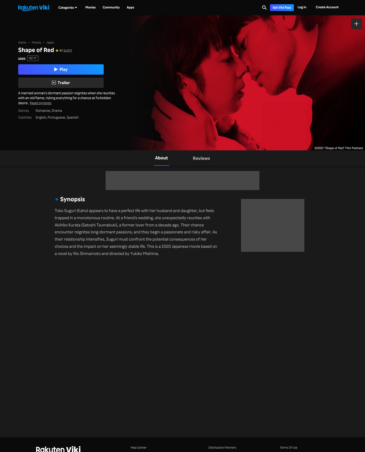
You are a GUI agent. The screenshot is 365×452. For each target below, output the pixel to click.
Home (22, 42)
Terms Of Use (288, 447)
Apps (130, 7)
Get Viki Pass (282, 7)
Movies (90, 7)
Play (64, 69)
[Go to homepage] (33, 7)
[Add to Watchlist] (356, 24)
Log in (302, 7)
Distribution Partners (222, 447)
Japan (50, 42)
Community (111, 7)
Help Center (139, 447)
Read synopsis (40, 103)
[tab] (161, 158)
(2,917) (68, 50)
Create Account (327, 7)
